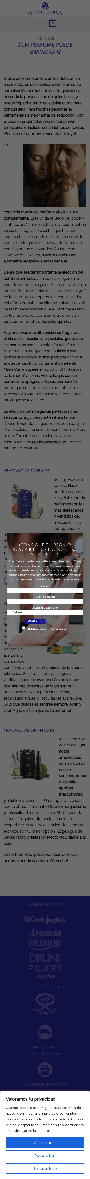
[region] (45, 1135)
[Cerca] (85, 1095)
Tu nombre (45, 586)
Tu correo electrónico (45, 597)
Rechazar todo (45, 1169)
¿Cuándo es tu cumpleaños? (47, 618)
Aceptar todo (45, 1143)
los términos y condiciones (55, 629)
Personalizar (45, 1156)
